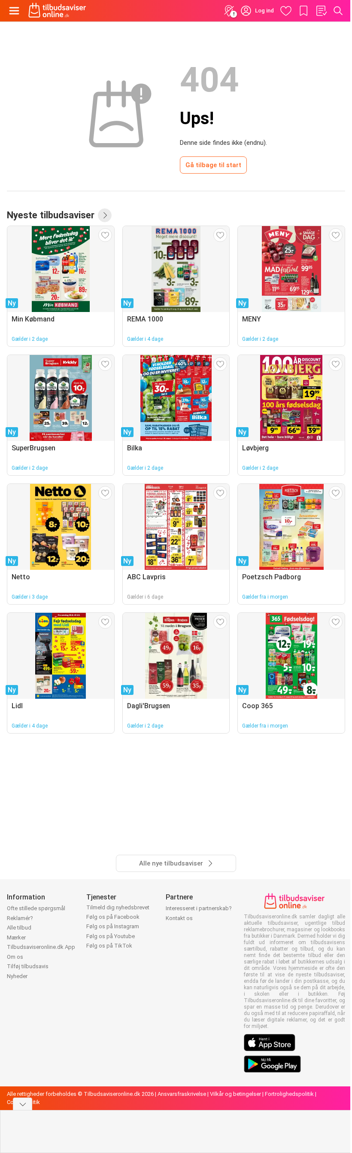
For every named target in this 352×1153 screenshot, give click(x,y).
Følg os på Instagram (112, 926)
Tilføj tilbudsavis (28, 966)
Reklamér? (20, 918)
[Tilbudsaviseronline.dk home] (57, 11)
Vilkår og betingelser (235, 1094)
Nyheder (17, 976)
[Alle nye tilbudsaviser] (105, 215)
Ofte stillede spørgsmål (36, 908)
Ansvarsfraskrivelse (182, 1094)
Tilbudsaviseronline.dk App (41, 947)
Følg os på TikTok (109, 945)
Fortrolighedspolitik (289, 1094)
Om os (15, 957)
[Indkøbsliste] (321, 11)
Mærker (16, 937)
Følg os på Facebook (113, 917)
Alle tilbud (19, 927)
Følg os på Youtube (110, 936)
